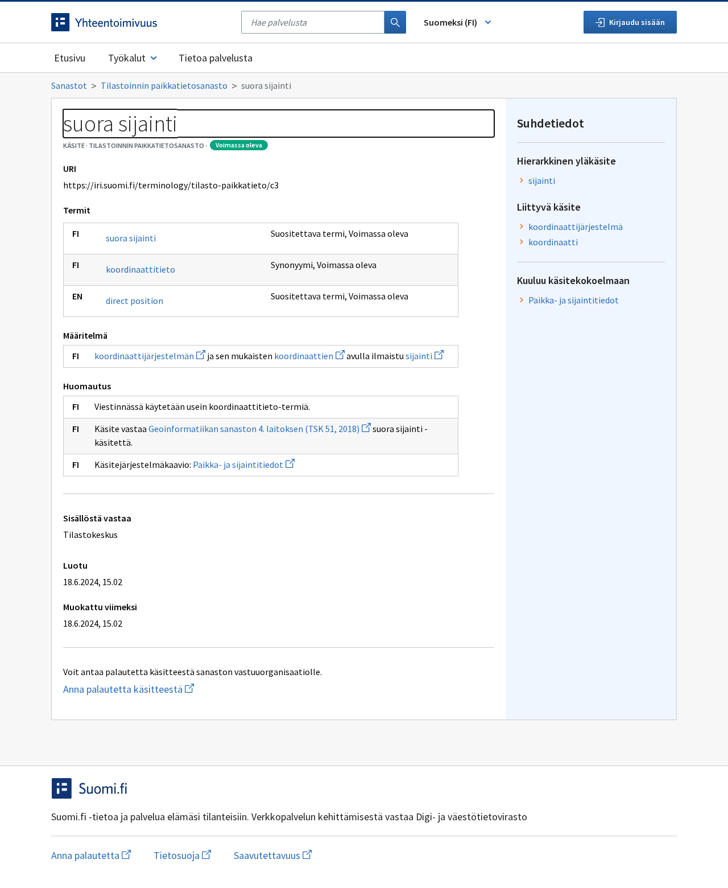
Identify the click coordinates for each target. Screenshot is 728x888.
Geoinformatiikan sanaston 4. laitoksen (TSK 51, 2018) (259, 428)
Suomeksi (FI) (450, 22)
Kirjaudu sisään (637, 22)
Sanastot (69, 85)
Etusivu (69, 57)
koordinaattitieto (140, 269)
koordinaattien (309, 355)
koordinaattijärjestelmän (149, 355)
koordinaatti (553, 242)
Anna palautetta (91, 855)
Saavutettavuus (273, 855)
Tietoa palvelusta (216, 57)
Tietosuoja (182, 855)
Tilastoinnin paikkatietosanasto (164, 85)
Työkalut (127, 57)
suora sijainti (131, 238)
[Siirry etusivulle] (140, 22)
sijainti (425, 355)
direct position (134, 300)
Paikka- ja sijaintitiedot (244, 464)
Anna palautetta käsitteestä (150, 689)
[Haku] (395, 22)
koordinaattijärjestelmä (575, 226)
